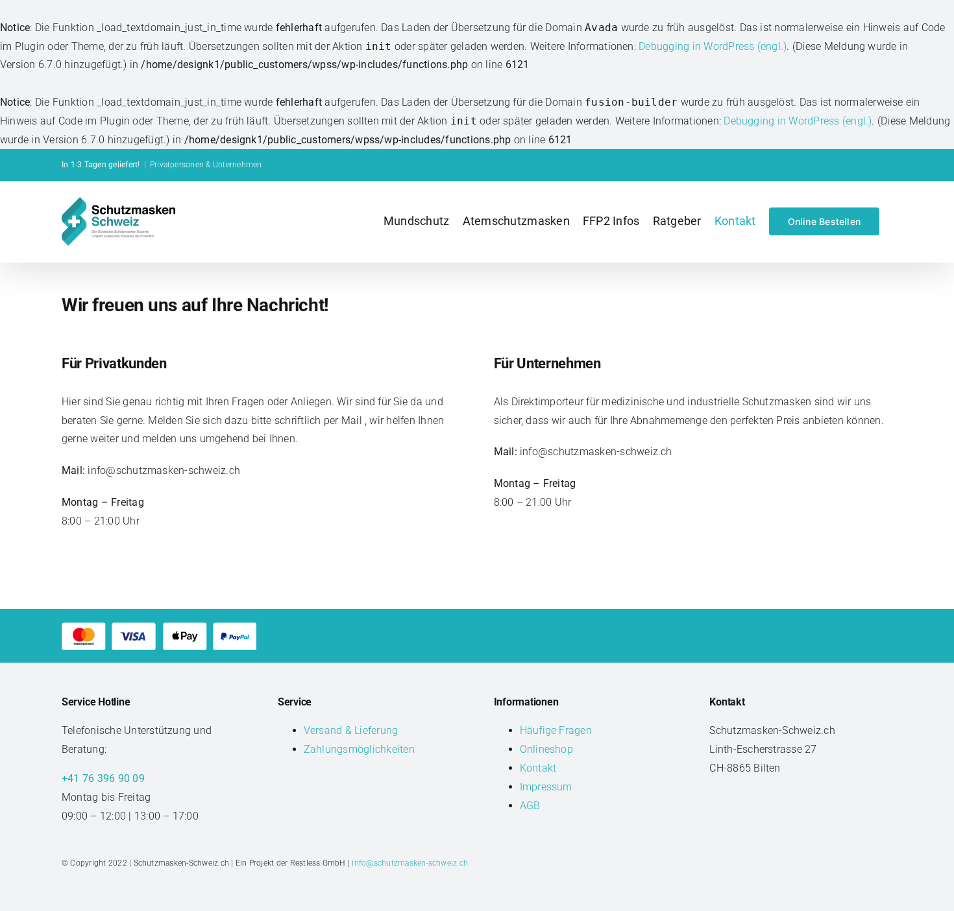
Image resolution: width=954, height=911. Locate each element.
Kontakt (538, 768)
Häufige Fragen (556, 730)
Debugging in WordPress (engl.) (713, 46)
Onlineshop (546, 749)
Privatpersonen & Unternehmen (206, 164)
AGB (530, 805)
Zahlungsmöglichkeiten (359, 749)
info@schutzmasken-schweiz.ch (410, 863)
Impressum (546, 787)
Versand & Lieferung (351, 730)
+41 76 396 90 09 (103, 778)
